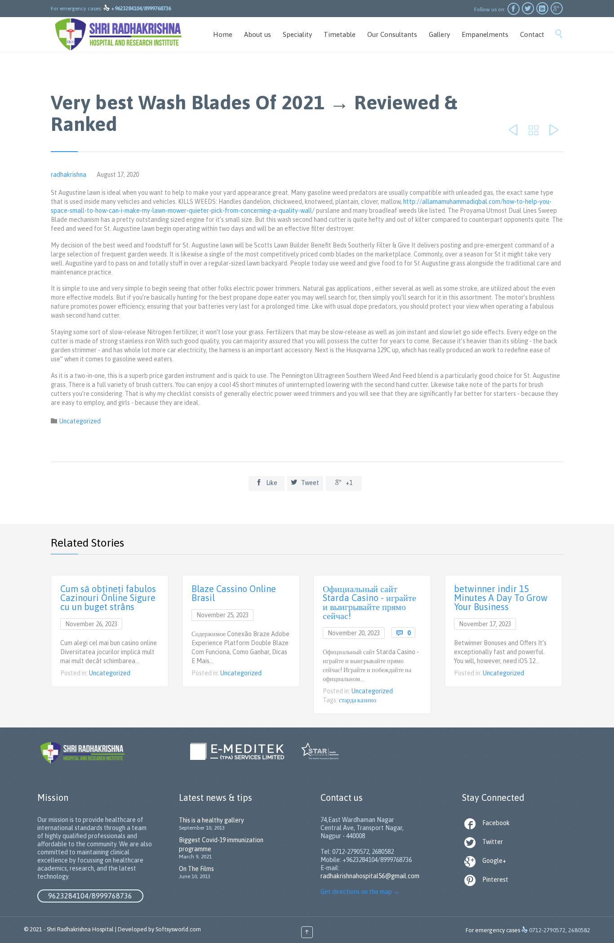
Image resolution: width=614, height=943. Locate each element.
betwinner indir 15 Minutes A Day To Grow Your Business (500, 598)
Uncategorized (80, 421)
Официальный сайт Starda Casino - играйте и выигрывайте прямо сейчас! (369, 602)
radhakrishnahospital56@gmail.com (369, 876)
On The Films (196, 868)
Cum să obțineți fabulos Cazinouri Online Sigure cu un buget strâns (108, 598)
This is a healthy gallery (211, 820)
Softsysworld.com (178, 929)
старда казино (357, 700)
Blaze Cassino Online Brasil (233, 593)
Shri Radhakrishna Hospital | (81, 929)
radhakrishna (68, 174)
